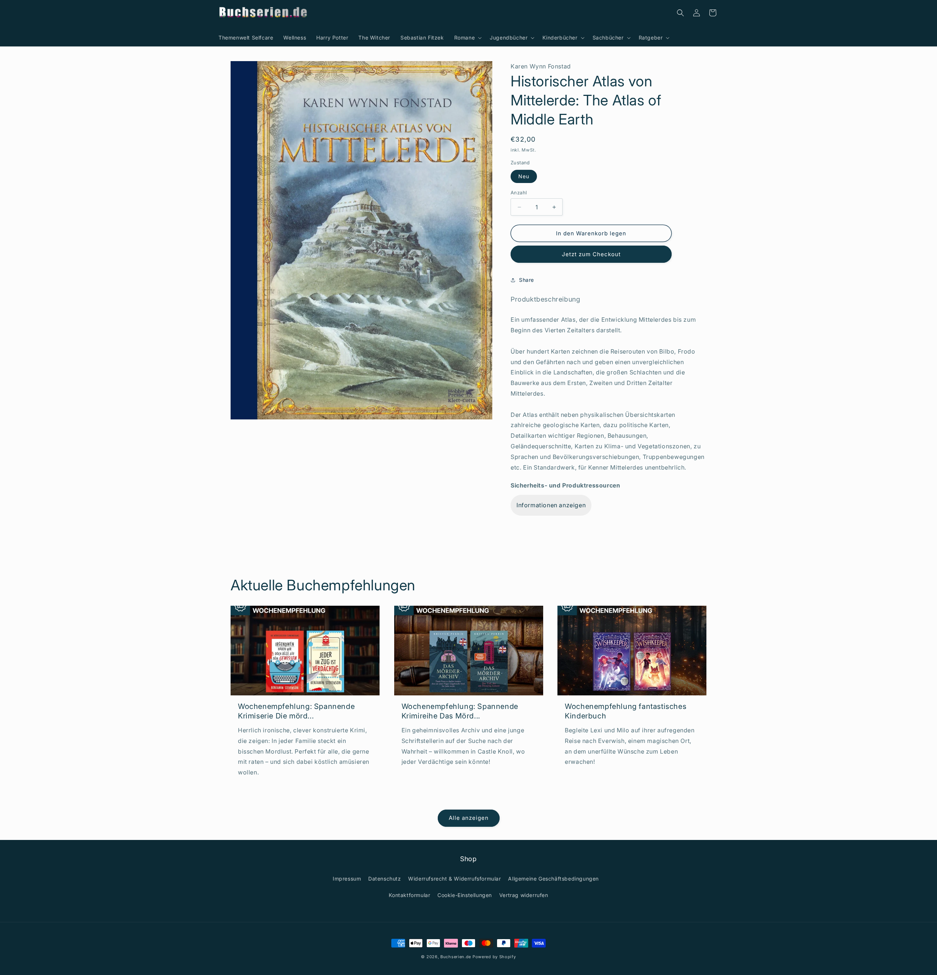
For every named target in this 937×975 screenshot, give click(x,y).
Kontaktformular (409, 895)
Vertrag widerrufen (523, 895)
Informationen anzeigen (551, 505)
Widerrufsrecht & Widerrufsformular (454, 878)
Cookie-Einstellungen (464, 895)
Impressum (347, 878)
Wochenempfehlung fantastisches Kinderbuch (625, 711)
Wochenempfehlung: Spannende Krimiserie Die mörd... (296, 711)
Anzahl (519, 192)
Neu (523, 176)
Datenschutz (384, 878)
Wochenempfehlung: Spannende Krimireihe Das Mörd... (460, 711)
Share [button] (526, 280)
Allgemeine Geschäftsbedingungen (553, 878)
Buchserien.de (455, 956)
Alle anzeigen (469, 817)
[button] (467, 37)
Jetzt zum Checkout (591, 254)
